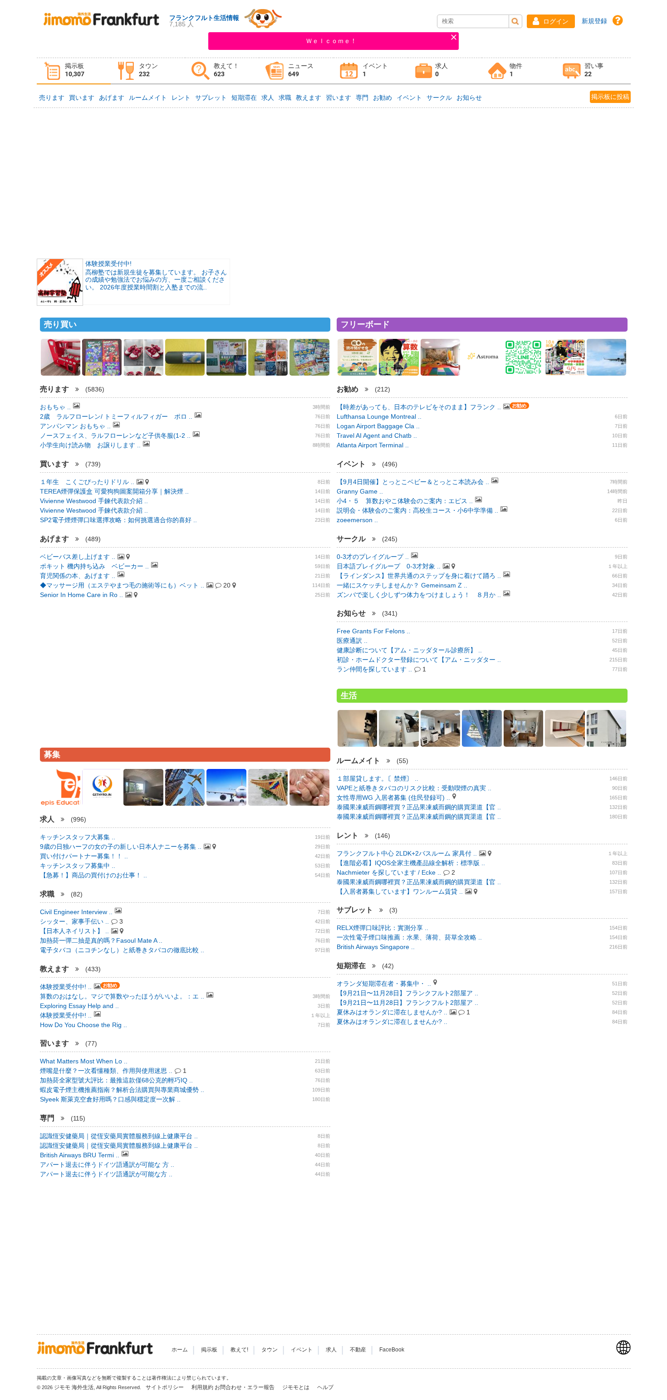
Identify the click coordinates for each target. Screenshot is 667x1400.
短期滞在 (244, 97)
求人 (267, 97)
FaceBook (391, 1349)
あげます (111, 97)
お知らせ (469, 97)
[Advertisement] (333, 182)
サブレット (211, 97)
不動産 (358, 1349)
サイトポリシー (165, 1387)
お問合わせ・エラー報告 (245, 1387)
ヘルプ (325, 1387)
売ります (51, 97)
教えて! (239, 1349)
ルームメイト (148, 97)
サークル (439, 97)
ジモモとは (296, 1387)
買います (81, 97)
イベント (409, 97)
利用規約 (202, 1387)
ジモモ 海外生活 (73, 1387)
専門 (362, 97)
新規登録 (594, 20)
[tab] (74, 71)
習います (338, 97)
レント (181, 97)
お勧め (382, 97)
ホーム (180, 1349)
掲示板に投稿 (610, 96)
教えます (308, 97)
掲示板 (209, 1349)
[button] (551, 21)
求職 (285, 97)
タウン (269, 1349)
